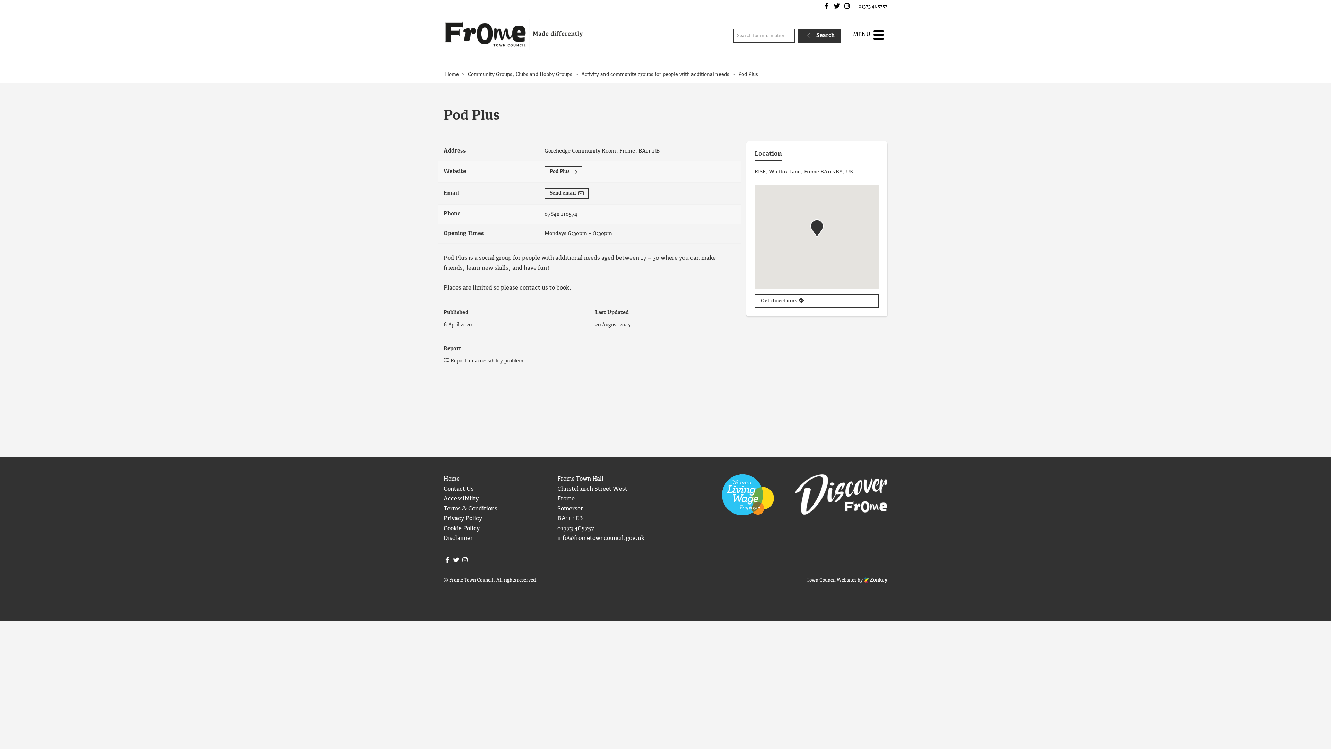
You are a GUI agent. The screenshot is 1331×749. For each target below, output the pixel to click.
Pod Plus (560, 171)
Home (452, 479)
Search (825, 35)
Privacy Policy (463, 518)
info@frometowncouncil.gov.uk (600, 538)
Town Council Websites (831, 580)
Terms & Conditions (470, 509)
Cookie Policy (462, 528)
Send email (563, 193)
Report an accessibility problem (486, 361)
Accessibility (461, 499)
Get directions (780, 301)
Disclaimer (458, 538)
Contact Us (459, 489)
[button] (817, 228)
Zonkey (878, 580)
